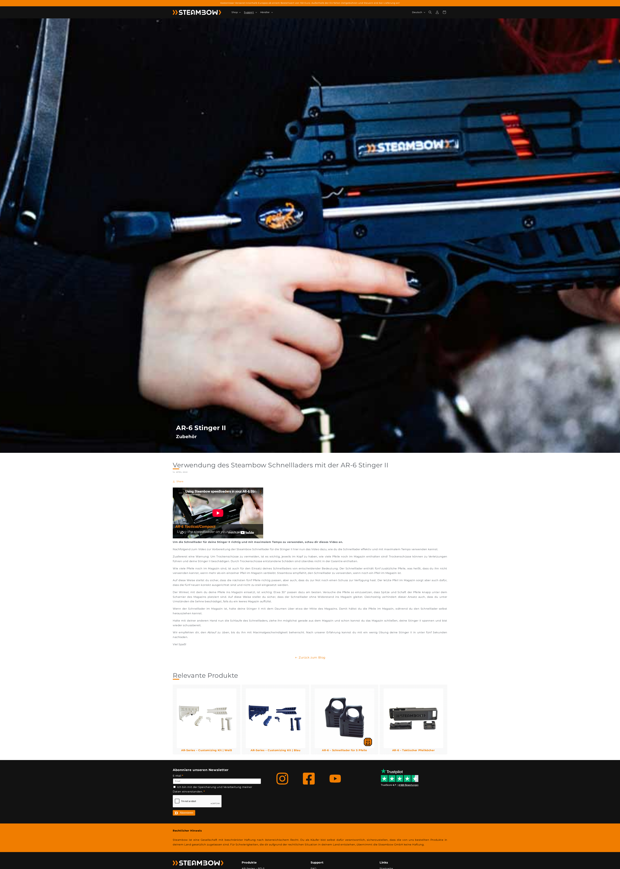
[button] (236, 12)
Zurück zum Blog (312, 657)
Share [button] (179, 481)
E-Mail (178, 775)
